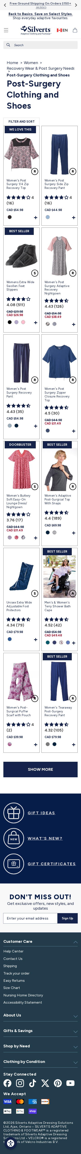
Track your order (16, 973)
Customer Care (17, 941)
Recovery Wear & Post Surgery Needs (41, 68)
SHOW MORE (40, 769)
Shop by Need (16, 1046)
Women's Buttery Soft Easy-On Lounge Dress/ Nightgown (19, 501)
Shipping (10, 966)
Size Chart (11, 988)
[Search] (8, 45)
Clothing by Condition (24, 1061)
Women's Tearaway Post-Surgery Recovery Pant (58, 711)
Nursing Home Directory (23, 995)
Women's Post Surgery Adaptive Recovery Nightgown (57, 287)
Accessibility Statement (22, 1002)
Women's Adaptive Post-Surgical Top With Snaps (58, 499)
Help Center (13, 951)
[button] (6, 30)
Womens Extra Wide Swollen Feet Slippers (20, 285)
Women (31, 62)
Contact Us (12, 959)
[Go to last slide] (5, 5)
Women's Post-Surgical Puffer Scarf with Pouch (19, 711)
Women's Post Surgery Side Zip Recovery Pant (57, 184)
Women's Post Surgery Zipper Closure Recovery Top (57, 394)
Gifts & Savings (18, 1030)
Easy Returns (14, 980)
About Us (12, 1015)
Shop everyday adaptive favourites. (41, 16)
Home (12, 62)
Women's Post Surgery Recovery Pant (19, 392)
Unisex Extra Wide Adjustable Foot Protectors (19, 606)
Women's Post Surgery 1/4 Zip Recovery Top (18, 184)
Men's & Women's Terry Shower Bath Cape (58, 606)
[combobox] (40, 45)
